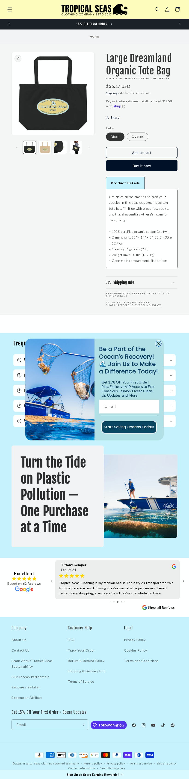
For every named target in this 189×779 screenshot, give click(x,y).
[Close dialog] (158, 343)
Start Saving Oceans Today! (129, 427)
